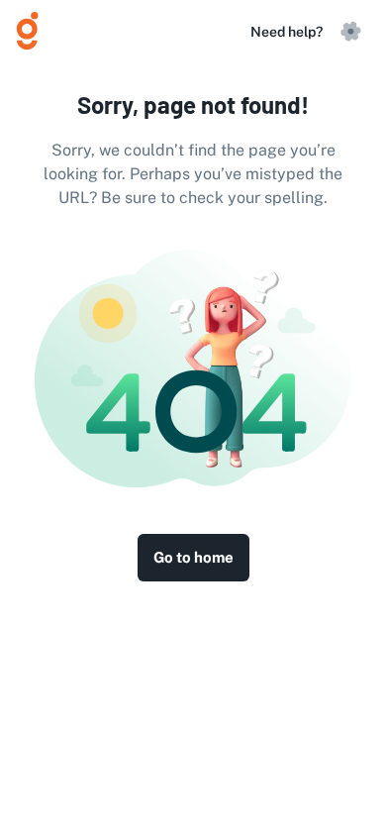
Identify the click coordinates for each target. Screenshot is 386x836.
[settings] (350, 32)
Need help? (286, 32)
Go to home (193, 557)
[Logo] (35, 32)
